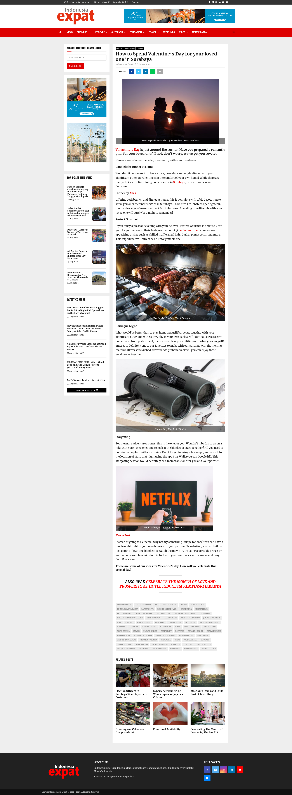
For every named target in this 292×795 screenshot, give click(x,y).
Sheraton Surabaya (148, 640)
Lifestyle (99, 32)
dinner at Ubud (197, 605)
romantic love (123, 636)
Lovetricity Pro (149, 627)
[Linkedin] (231, 769)
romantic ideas (214, 631)
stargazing (166, 640)
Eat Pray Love (147, 609)
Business (82, 32)
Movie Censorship (192, 627)
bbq (156, 605)
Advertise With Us (121, 2)
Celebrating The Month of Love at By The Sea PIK (206, 731)
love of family (175, 622)
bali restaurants (143, 605)
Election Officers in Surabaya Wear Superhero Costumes (131, 694)
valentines (175, 649)
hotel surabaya (124, 613)
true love (187, 644)
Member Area (199, 32)
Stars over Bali (190, 640)
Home (97, 2)
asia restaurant (124, 605)
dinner (184, 605)
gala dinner (186, 609)
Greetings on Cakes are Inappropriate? (130, 731)
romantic (179, 631)
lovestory (133, 627)
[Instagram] (223, 769)
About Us (106, 2)
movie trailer (123, 631)
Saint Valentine (186, 636)
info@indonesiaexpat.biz (120, 776)
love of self (190, 622)
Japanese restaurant (190, 618)
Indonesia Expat (125, 64)
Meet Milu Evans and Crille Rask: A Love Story (207, 692)
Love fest (129, 622)
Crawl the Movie (169, 605)
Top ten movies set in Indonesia (165, 644)
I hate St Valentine (143, 613)
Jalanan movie (170, 618)
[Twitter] (215, 769)
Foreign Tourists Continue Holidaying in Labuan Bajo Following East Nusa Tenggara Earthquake (77, 192)
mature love (165, 627)
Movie (177, 627)
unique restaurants (126, 649)
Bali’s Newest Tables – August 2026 (86, 380)
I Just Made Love (163, 613)
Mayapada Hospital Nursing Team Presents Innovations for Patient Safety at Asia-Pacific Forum (85, 328)
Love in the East (144, 622)
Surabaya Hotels (124, 644)
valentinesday (191, 649)
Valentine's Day (159, 649)
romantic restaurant (165, 636)
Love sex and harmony (209, 622)
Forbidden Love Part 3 (167, 609)
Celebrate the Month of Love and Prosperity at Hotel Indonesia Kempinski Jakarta (170, 584)
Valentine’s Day (127, 149)
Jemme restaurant (211, 618)
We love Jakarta (209, 649)
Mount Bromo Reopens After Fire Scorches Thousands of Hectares (77, 276)
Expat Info (169, 32)
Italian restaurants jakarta (130, 618)
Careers (135, 2)
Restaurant (166, 631)
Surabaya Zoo (142, 644)
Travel (152, 32)
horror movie (201, 609)
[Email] (207, 778)
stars (177, 640)
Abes (132, 193)
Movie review (210, 627)
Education (136, 32)
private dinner (150, 631)
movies (136, 631)
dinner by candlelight (127, 609)
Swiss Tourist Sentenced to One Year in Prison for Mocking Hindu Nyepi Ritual (78, 212)
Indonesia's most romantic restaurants (192, 613)
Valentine (143, 649)
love (119, 622)
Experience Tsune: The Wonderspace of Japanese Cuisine (168, 694)
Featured (119, 49)
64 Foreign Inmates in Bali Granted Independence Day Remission (77, 255)
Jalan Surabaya (153, 618)
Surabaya (179, 182)
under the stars (203, 644)
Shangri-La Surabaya (126, 640)
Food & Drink (130, 49)
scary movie (202, 636)
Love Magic (160, 622)
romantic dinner (195, 631)
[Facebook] (207, 769)
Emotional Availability (167, 729)
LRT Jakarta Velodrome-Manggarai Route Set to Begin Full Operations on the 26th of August (86, 310)
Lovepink (121, 627)
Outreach (117, 32)
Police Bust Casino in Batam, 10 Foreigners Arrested (77, 232)
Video (182, 32)
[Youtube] (240, 769)
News (70, 32)
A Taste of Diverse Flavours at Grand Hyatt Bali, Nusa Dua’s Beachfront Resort (86, 346)
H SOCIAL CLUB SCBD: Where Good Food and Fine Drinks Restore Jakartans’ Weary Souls (85, 365)
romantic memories (143, 636)
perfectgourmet (189, 230)
